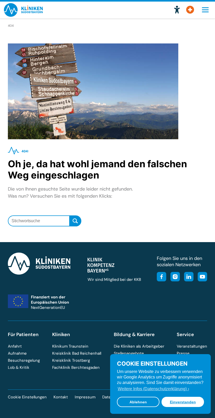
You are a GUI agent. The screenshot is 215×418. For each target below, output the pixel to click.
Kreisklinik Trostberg (71, 360)
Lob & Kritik (18, 367)
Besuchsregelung (24, 360)
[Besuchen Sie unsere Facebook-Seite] (161, 277)
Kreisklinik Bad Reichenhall (76, 353)
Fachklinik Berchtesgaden (76, 367)
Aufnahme (17, 353)
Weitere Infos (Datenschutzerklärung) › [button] (153, 389)
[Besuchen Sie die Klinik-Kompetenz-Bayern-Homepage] (101, 271)
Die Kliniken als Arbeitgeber (139, 346)
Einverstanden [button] (183, 402)
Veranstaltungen (192, 346)
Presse (183, 353)
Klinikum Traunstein (70, 346)
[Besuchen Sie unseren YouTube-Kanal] (201, 277)
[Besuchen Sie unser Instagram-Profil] (173, 277)
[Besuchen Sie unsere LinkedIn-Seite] (187, 277)
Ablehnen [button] (138, 402)
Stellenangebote (129, 353)
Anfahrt (15, 346)
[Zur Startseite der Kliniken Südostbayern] (23, 15)
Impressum (85, 397)
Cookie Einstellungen (27, 397)
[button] (177, 10)
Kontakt (60, 397)
